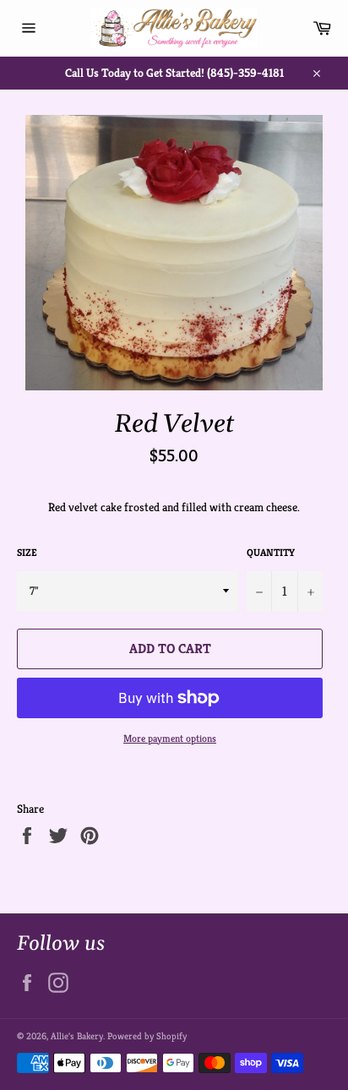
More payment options (169, 738)
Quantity (271, 552)
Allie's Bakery (77, 1036)
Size (27, 552)
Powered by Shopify (147, 1036)
